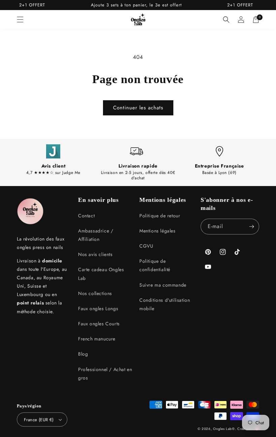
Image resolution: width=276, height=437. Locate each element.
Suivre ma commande (162, 285)
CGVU (146, 246)
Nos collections (95, 293)
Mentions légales (157, 230)
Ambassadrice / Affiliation (95, 235)
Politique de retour (159, 215)
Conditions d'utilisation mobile (164, 304)
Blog (83, 354)
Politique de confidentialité (154, 265)
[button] (20, 19)
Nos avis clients (95, 254)
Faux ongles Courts (99, 323)
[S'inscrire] (251, 226)
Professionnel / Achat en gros (105, 373)
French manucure (96, 338)
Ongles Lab (222, 428)
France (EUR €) (39, 419)
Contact (86, 215)
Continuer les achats (138, 107)
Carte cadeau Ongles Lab (101, 273)
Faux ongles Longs (98, 308)
